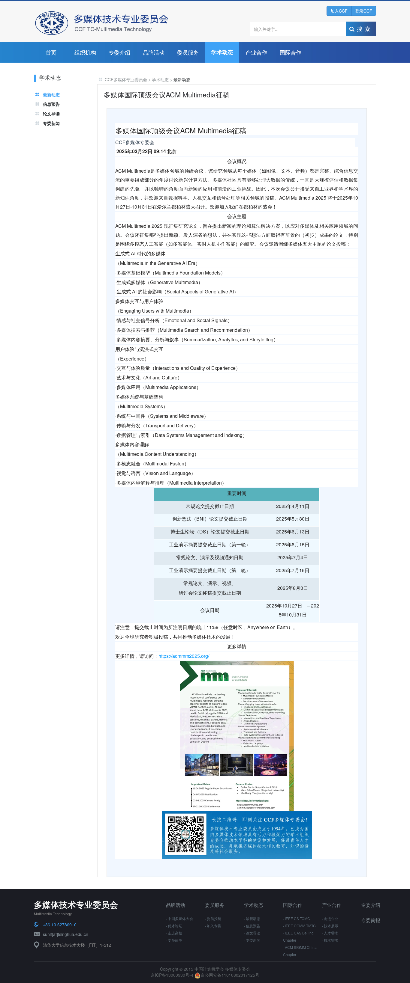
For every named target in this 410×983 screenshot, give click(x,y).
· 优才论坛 (174, 925)
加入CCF (339, 11)
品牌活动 (153, 52)
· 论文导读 (252, 932)
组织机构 (85, 52)
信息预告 (51, 104)
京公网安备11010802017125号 (229, 975)
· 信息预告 (252, 925)
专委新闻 (51, 123)
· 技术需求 (330, 940)
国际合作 (290, 52)
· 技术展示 (330, 925)
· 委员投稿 (213, 918)
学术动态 (222, 52)
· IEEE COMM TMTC (299, 925)
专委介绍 (119, 52)
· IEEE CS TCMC (296, 918)
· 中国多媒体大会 (179, 918)
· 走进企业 (330, 918)
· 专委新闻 (252, 940)
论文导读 (51, 114)
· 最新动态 (252, 918)
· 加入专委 (213, 925)
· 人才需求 (330, 932)
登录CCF (363, 11)
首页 (51, 52)
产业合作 (256, 52)
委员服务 (188, 52)
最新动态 (51, 94)
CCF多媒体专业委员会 (126, 79)
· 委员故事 (174, 940)
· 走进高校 (174, 932)
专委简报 (370, 920)
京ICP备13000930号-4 (172, 975)
